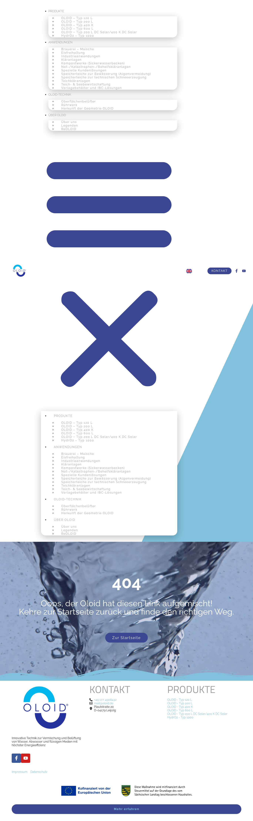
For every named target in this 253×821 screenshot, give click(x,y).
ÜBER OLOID (57, 115)
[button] (109, 271)
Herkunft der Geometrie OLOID (87, 108)
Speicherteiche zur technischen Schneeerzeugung (104, 77)
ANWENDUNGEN (60, 42)
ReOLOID (68, 129)
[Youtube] (244, 271)
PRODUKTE (56, 11)
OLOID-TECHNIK (59, 94)
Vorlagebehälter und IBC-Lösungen (91, 88)
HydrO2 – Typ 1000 (77, 35)
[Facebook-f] (236, 271)
